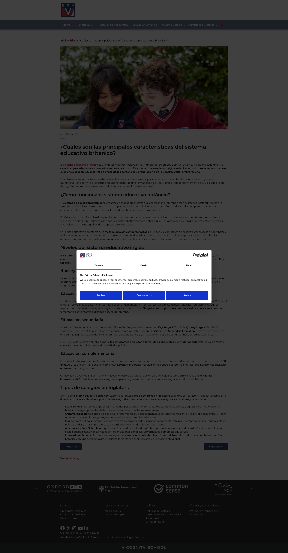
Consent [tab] (99, 265)
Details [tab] (144, 265)
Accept (187, 295)
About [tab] (189, 265)
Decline (101, 295)
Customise (142, 295)
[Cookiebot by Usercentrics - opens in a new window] (195, 255)
